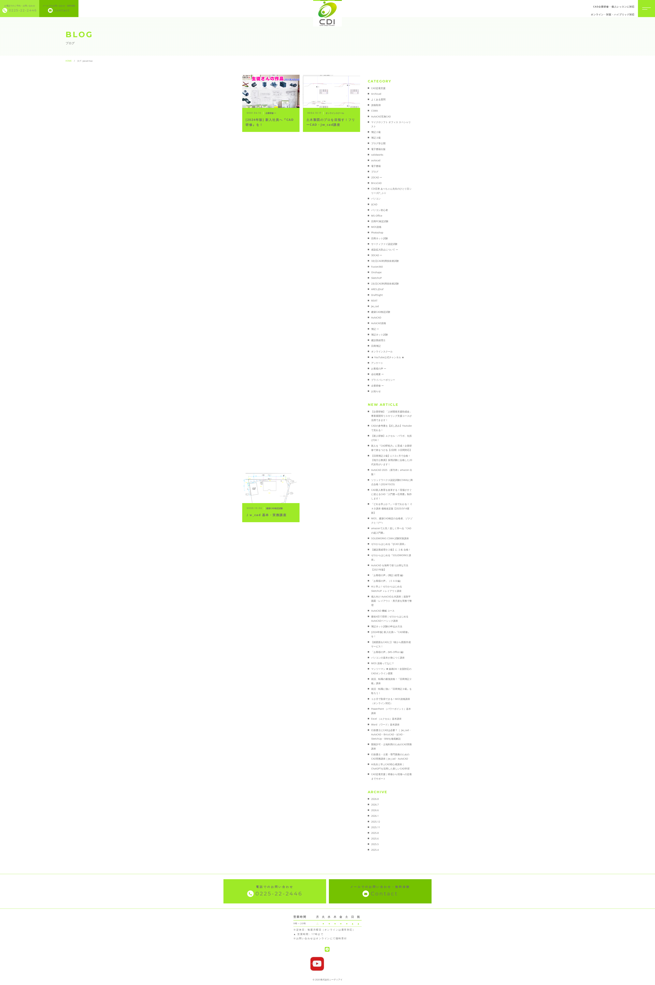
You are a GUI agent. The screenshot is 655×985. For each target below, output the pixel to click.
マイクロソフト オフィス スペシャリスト (391, 124)
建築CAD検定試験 (380, 311)
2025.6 (375, 838)
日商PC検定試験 (379, 221)
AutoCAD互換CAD (381, 116)
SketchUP (376, 278)
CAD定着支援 (378, 88)
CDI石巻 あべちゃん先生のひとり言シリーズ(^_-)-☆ (391, 191)
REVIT (374, 300)
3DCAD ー (376, 255)
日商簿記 (376, 345)
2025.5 (375, 844)
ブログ (374, 171)
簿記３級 (376, 137)
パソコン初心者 (379, 210)
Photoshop (377, 232)
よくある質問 (378, 99)
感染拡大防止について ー (384, 249)
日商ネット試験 (379, 238)
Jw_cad (375, 306)
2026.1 (375, 815)
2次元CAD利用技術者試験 (385, 283)
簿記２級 (376, 132)
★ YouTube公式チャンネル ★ (387, 357)
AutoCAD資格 (378, 323)
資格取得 (376, 105)
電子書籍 (376, 166)
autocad (375, 160)
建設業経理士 (378, 340)
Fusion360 (377, 266)
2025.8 (375, 832)
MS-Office (376, 215)
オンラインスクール (382, 351)
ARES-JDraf (377, 289)
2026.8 (375, 799)
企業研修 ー (377, 385)
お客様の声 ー (378, 368)
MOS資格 (376, 227)
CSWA (374, 110)
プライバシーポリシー (383, 379)
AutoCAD (376, 317)
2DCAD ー (376, 177)
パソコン (376, 198)
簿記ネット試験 (379, 334)
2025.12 (375, 821)
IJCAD (374, 204)
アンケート (377, 363)
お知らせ (376, 391)
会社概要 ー (377, 374)
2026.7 (375, 804)
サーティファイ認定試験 (384, 244)
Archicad (376, 93)
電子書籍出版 (378, 149)
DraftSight (377, 295)
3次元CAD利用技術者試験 (385, 260)
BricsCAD (376, 183)
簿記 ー (375, 329)
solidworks (377, 154)
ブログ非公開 (378, 143)
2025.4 (375, 849)
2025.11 (375, 827)
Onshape (376, 272)
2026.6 (375, 810)
